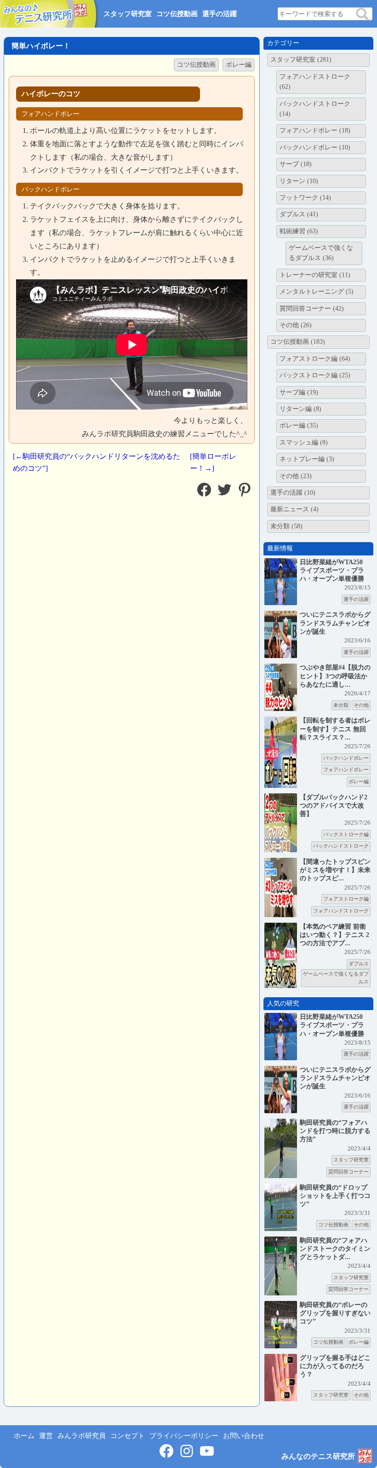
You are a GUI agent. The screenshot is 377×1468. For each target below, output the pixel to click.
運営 (46, 1435)
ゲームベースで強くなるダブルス (321, 252)
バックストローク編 (315, 375)
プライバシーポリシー (183, 1435)
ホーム (24, 1435)
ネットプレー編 (307, 459)
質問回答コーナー (312, 308)
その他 (296, 325)
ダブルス (299, 214)
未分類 (286, 526)
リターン (299, 181)
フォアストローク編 (315, 358)
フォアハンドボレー (315, 130)
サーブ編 (299, 392)
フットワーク (305, 197)
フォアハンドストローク (315, 81)
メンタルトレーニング (317, 291)
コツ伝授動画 (177, 13)
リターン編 (300, 408)
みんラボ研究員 (81, 1435)
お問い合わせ (243, 1435)
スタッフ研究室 (127, 13)
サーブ (296, 164)
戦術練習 (299, 231)
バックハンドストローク (315, 108)
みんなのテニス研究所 (318, 1456)
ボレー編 (238, 64)
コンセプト (127, 1435)
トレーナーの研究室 (315, 275)
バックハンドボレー (315, 147)
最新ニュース (294, 509)
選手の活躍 (219, 13)
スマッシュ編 (304, 442)
